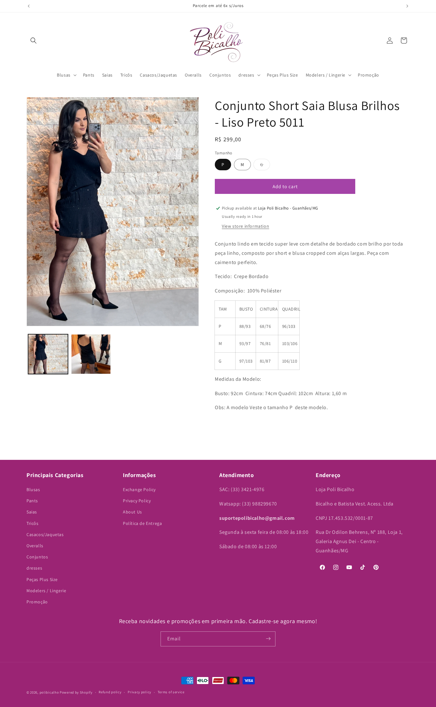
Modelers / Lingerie (46, 590)
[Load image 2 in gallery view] (91, 354)
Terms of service (171, 692)
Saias (31, 512)
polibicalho (49, 692)
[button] (33, 40)
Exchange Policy (139, 490)
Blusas (33, 490)
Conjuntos (37, 557)
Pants (32, 501)
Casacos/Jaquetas (45, 534)
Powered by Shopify (76, 692)
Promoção (37, 602)
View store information (245, 226)
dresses (34, 568)
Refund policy (110, 692)
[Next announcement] (407, 6)
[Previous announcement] (29, 6)
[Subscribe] (268, 638)
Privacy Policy (137, 501)
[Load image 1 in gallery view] (48, 354)
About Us (132, 512)
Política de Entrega (142, 523)
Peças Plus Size (42, 579)
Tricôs (32, 523)
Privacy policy (139, 692)
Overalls (34, 546)
